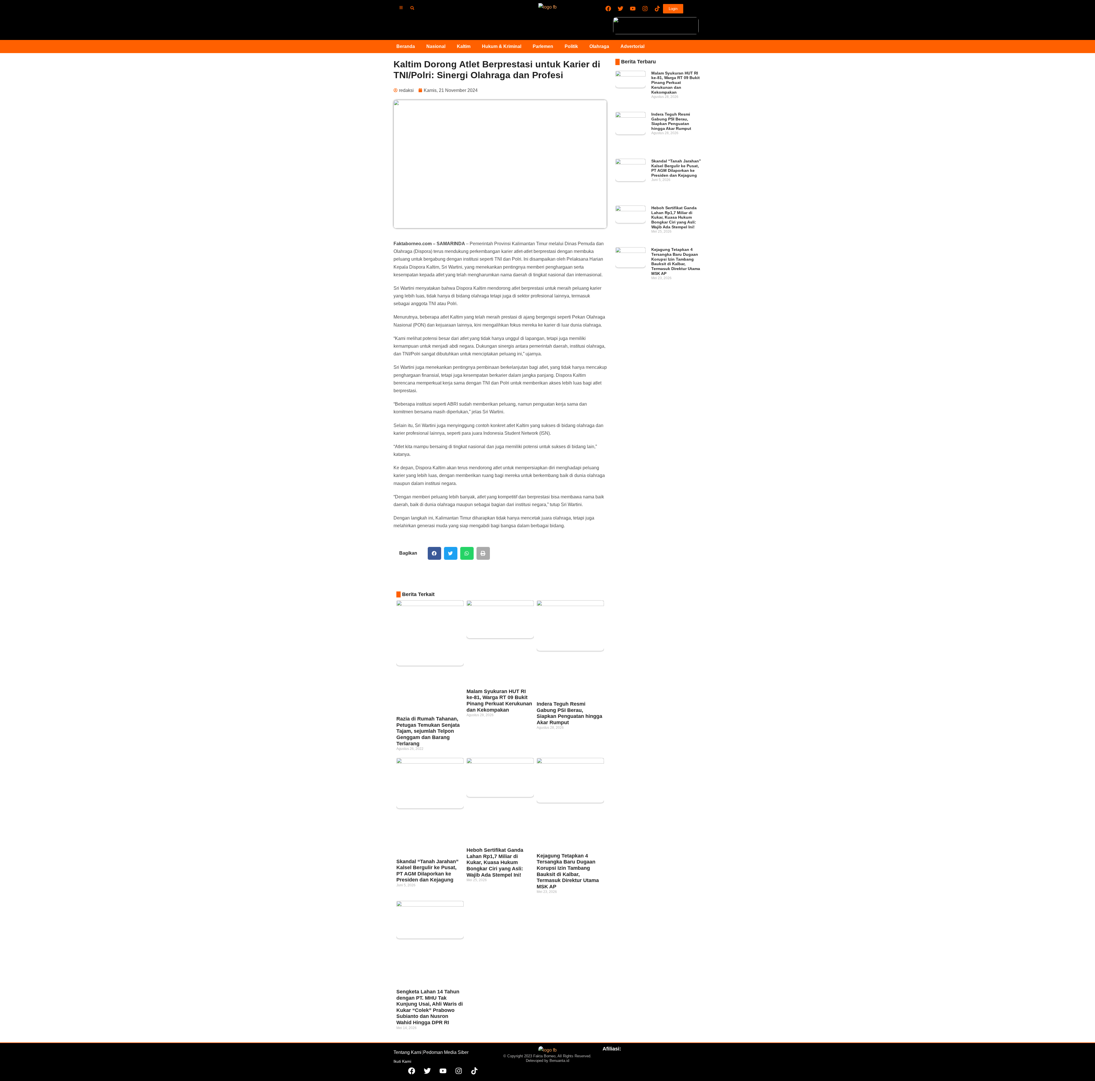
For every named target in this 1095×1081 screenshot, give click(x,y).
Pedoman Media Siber (446, 1052)
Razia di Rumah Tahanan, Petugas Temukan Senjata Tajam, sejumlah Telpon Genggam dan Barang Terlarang (428, 731)
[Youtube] (632, 8)
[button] (412, 7)
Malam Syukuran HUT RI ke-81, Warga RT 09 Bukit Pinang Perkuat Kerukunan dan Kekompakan (499, 701)
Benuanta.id (559, 1060)
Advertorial (632, 46)
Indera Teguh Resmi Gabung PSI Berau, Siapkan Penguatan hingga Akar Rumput (569, 713)
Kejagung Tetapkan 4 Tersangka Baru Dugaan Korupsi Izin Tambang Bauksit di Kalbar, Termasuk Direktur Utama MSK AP (568, 871)
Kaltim (464, 46)
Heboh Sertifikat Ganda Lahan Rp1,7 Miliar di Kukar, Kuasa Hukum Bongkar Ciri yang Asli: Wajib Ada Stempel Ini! (495, 862)
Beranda (405, 46)
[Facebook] (608, 8)
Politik (571, 46)
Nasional (435, 46)
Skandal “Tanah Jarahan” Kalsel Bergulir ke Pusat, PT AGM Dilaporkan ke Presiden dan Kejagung (427, 871)
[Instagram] (645, 8)
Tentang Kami (407, 1052)
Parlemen (543, 46)
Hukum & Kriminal (501, 46)
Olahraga (599, 46)
